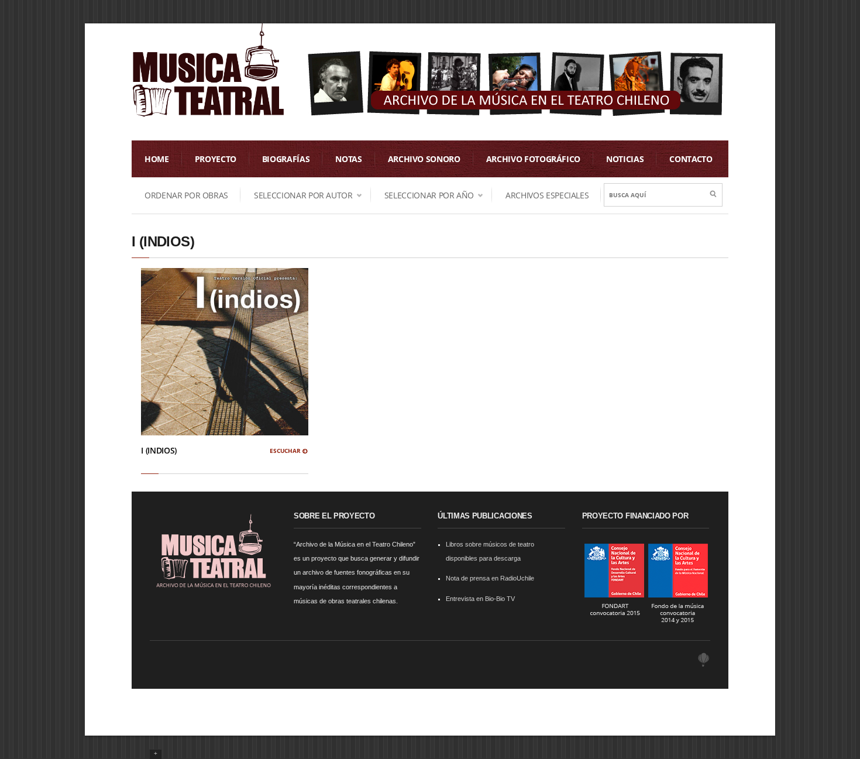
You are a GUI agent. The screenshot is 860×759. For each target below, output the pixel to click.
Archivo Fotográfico (533, 158)
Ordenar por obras (186, 195)
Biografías (286, 158)
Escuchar (286, 451)
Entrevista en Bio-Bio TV (480, 598)
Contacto (690, 158)
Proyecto (215, 158)
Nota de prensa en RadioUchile (490, 578)
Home (157, 158)
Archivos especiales (547, 195)
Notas (348, 158)
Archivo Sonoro (424, 158)
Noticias (625, 158)
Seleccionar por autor (297, 195)
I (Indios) (159, 450)
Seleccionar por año (422, 195)
